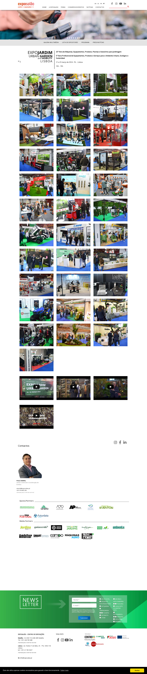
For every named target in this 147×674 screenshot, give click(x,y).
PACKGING (120, 604)
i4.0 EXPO (118, 621)
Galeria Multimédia (51, 42)
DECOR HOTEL (105, 599)
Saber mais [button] (64, 670)
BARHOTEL (120, 617)
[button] (67, 37)
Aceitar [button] (137, 670)
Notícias (89, 7)
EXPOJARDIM (105, 606)
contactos (100, 7)
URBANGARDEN (104, 610)
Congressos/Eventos (76, 7)
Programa (85, 42)
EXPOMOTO (104, 615)
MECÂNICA (118, 599)
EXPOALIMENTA (117, 614)
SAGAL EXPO (119, 606)
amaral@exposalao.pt (23, 488)
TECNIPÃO (106, 613)
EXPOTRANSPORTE (105, 604)
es (98, 3)
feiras (63, 7)
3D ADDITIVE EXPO (117, 609)
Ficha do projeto (89, 640)
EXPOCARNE (118, 619)
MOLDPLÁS (104, 601)
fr (101, 3)
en (95, 3)
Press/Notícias (98, 42)
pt (104, 3)
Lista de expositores (70, 42)
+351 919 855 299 (21, 490)
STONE (103, 618)
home (44, 7)
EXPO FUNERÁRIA (118, 601)
